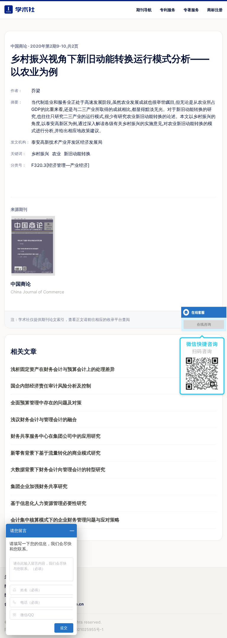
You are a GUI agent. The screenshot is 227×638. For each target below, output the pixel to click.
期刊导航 (144, 9)
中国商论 (21, 284)
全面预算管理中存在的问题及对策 (46, 403)
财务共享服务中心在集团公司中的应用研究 (55, 436)
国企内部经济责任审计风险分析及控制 (51, 386)
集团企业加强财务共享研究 (39, 486)
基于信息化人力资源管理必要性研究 (48, 503)
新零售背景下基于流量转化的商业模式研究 (55, 453)
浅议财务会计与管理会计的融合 (44, 419)
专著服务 (191, 9)
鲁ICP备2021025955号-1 (81, 629)
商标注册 (215, 9)
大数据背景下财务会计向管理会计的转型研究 (58, 469)
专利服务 (167, 9)
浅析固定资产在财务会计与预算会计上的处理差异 (63, 369)
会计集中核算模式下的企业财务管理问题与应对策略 (65, 520)
